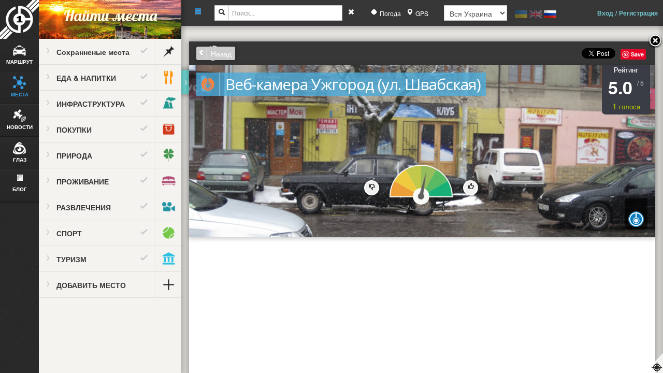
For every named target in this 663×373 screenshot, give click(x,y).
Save (637, 54)
